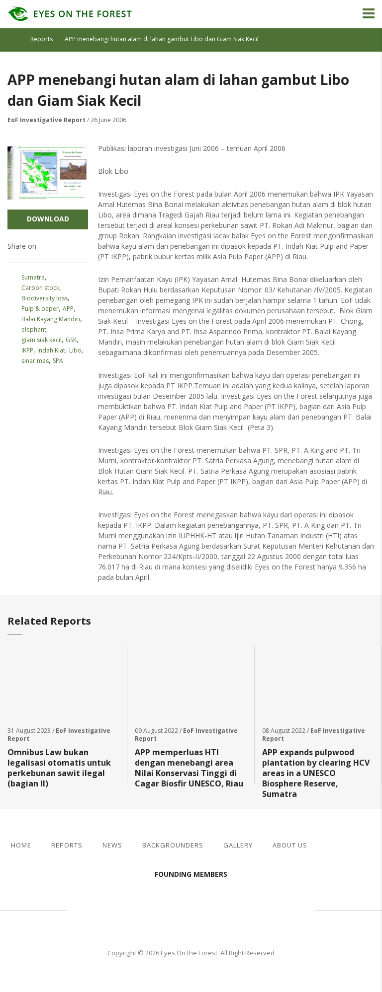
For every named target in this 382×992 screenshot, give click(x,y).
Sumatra (33, 277)
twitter (62, 246)
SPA (58, 360)
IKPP (27, 350)
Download (48, 218)
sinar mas (35, 360)
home (16, 39)
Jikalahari (121, 909)
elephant (33, 329)
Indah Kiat (51, 350)
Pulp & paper (40, 308)
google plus (79, 246)
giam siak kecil (41, 340)
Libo (75, 350)
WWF (275, 909)
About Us (290, 845)
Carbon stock (40, 287)
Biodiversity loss (44, 298)
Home (21, 845)
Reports (41, 39)
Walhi (206, 909)
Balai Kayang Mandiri (50, 319)
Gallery (238, 845)
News (112, 845)
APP (68, 308)
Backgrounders (172, 845)
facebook (46, 246)
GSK (71, 340)
